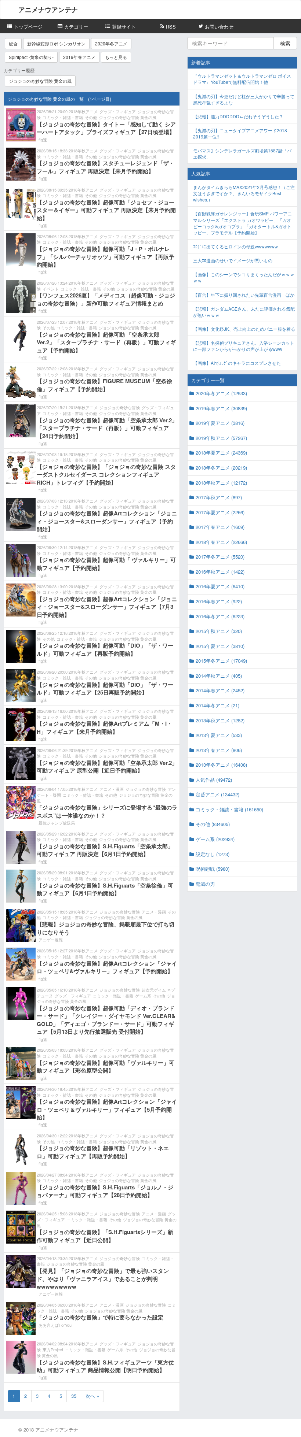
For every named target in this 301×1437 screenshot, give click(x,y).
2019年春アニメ (79, 57)
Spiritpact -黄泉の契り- (31, 57)
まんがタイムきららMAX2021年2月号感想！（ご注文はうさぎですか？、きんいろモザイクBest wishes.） (244, 193)
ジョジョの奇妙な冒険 (119, 407)
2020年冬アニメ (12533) (221, 393)
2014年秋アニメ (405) (219, 675)
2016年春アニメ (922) (219, 601)
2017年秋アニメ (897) (219, 497)
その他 (91, 117)
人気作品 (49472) (214, 779)
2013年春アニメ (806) (219, 750)
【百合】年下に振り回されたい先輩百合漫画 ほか (243, 295)
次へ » (92, 1395)
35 (73, 1395)
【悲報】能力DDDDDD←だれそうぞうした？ (238, 116)
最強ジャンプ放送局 (57, 823)
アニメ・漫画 (111, 789)
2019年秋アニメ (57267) (221, 437)
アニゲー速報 (51, 939)
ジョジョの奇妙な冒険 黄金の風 (40, 81)
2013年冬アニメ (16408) (221, 764)
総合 (13, 43)
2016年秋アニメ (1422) (220, 571)
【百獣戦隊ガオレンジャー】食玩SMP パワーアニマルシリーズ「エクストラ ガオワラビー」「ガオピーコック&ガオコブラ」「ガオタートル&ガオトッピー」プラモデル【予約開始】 (242, 222)
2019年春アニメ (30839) (221, 408)
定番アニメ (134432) (217, 794)
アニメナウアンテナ (48, 9)
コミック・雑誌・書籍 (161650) (229, 809)
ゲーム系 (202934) (215, 839)
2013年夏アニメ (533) (219, 735)
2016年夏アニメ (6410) (220, 586)
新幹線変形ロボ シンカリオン (56, 43)
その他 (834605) (213, 824)
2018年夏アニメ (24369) (221, 452)
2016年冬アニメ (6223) (220, 616)
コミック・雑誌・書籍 (63, 117)
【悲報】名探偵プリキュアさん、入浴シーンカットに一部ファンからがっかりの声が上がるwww (243, 346)
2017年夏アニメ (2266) (220, 512)
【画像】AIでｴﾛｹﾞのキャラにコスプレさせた (237, 363)
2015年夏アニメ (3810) (220, 645)
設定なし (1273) (212, 854)
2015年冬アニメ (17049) (221, 660)
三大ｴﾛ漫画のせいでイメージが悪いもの (232, 260)
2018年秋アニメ (83, 111)
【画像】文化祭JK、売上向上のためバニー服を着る (244, 329)
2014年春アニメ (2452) (220, 690)
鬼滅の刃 (205, 883)
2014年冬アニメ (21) (217, 705)
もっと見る (116, 57)
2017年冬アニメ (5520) (220, 556)
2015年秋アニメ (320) (219, 630)
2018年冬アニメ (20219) (221, 467)
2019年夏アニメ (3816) (220, 422)
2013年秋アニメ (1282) (220, 720)
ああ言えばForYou (55, 1325)
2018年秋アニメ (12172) (221, 482)
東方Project (53, 1349)
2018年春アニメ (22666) (221, 541)
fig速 (43, 139)
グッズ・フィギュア (117, 111)
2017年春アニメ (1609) (220, 526)
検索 (285, 43)
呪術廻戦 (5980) (212, 868)
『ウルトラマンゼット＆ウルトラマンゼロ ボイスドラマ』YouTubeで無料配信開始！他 (242, 79)
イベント (51, 289)
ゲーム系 (143, 996)
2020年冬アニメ (111, 43)
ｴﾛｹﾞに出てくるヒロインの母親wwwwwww (235, 246)
